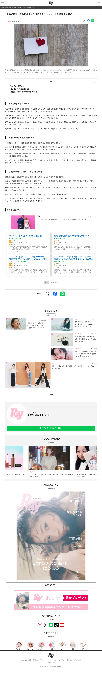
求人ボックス (19, 251)
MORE (51, 394)
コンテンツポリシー (60, 660)
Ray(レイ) (3, 7)
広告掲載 (28, 660)
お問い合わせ (77, 660)
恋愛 (7, 7)
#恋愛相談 (54, 282)
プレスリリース (50, 662)
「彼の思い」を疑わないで (17, 86)
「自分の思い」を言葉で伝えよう (20, 89)
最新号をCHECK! (51, 585)
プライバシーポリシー (45, 660)
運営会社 (69, 660)
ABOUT (22, 660)
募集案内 (35, 660)
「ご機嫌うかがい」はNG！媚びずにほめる (23, 92)
